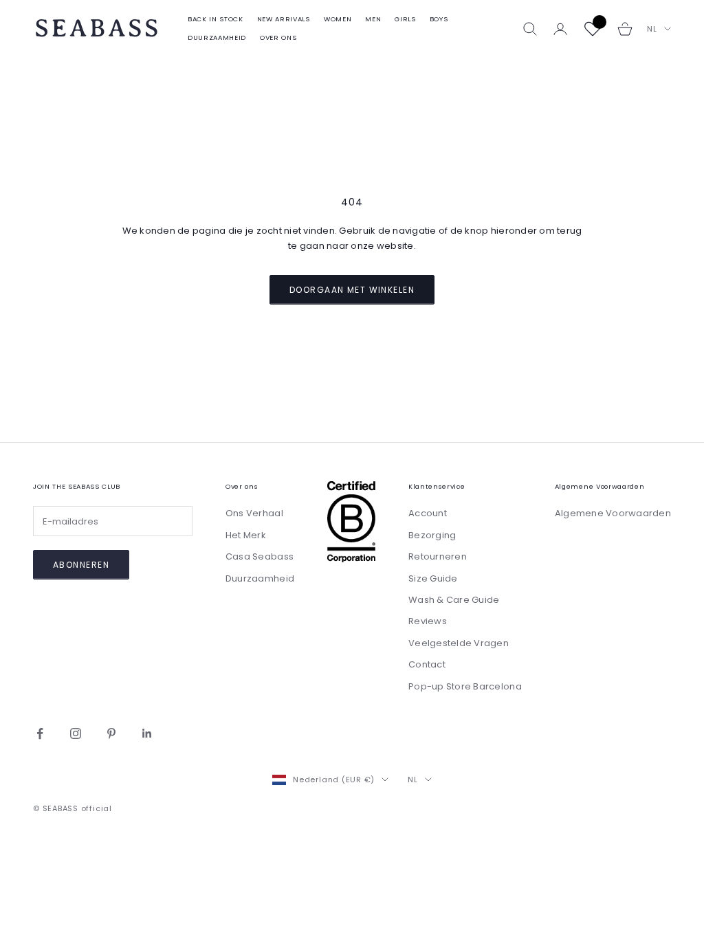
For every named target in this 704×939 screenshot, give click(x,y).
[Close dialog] (603, 270)
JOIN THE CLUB (486, 745)
